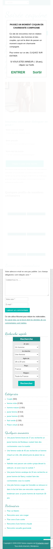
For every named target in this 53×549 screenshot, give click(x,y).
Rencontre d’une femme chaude (19, 524)
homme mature (13, 408)
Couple (9, 399)
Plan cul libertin (13, 511)
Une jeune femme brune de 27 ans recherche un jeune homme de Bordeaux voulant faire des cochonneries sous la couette (26, 442)
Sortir (37, 72)
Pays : (26, 366)
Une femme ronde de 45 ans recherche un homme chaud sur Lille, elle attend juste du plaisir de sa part (26, 455)
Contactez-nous (42, 543)
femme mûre (12, 403)
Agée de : (26, 358)
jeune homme (12, 416)
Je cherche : (26, 351)
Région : (26, 373)
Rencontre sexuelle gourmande (19, 528)
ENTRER (18, 72)
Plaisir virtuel (12, 425)
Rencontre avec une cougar (18, 515)
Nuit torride (11, 421)
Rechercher (26, 383)
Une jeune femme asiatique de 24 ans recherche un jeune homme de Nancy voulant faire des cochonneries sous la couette (27, 476)
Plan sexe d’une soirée (16, 519)
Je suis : (26, 344)
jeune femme (12, 412)
